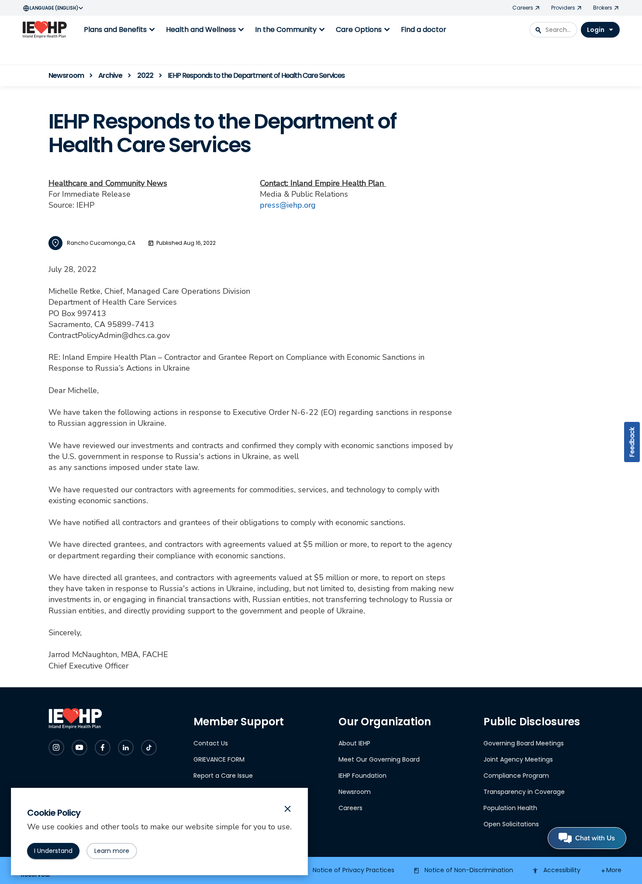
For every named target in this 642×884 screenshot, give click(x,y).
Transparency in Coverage (524, 791)
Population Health (510, 808)
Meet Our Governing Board (379, 759)
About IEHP (354, 743)
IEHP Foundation (362, 775)
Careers (350, 808)
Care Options (364, 30)
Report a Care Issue (223, 775)
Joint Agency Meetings (518, 759)
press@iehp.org (288, 205)
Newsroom (354, 791)
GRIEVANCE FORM (219, 759)
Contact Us (210, 743)
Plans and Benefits (120, 30)
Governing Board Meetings (523, 743)
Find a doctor (423, 29)
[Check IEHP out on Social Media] (56, 747)
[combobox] (553, 30)
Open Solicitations (511, 824)
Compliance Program (516, 775)
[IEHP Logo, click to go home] (47, 29)
